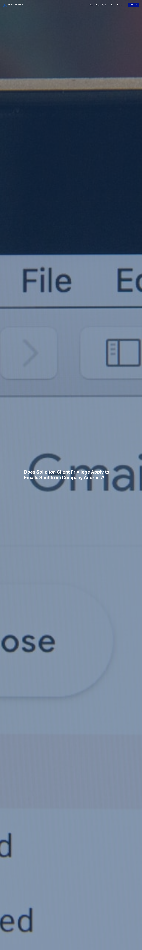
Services (105, 5)
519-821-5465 (133, 5)
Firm (91, 5)
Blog (112, 5)
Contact (119, 5)
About (97, 5)
